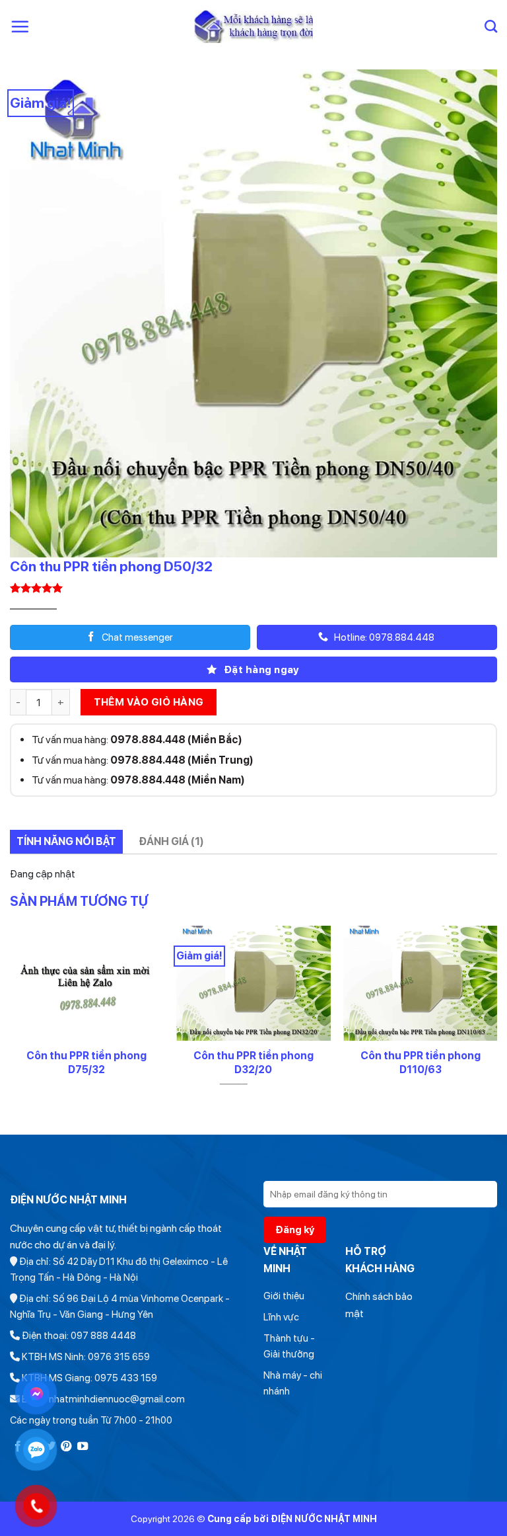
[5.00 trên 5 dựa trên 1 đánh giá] (253, 588)
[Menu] (20, 26)
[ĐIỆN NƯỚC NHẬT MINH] (254, 26)
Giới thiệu (283, 1296)
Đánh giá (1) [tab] (171, 841)
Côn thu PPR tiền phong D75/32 (86, 1062)
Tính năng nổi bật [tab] (66, 841)
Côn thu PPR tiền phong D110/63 (420, 1062)
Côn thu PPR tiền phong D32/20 (253, 1062)
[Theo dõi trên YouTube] (82, 1447)
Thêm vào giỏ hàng (149, 702)
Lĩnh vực (281, 1317)
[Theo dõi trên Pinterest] (66, 1447)
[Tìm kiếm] (491, 26)
